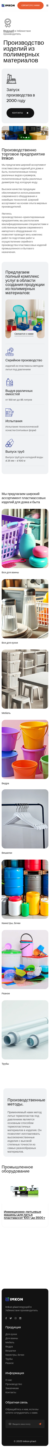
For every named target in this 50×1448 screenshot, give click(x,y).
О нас (8, 1380)
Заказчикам (12, 1388)
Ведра (5, 783)
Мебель (6, 713)
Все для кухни (10, 642)
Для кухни (11, 1334)
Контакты (10, 1392)
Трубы (5, 1063)
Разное (6, 993)
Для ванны (11, 1338)
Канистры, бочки (11, 923)
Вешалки (7, 852)
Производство (13, 1384)
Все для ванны (10, 572)
